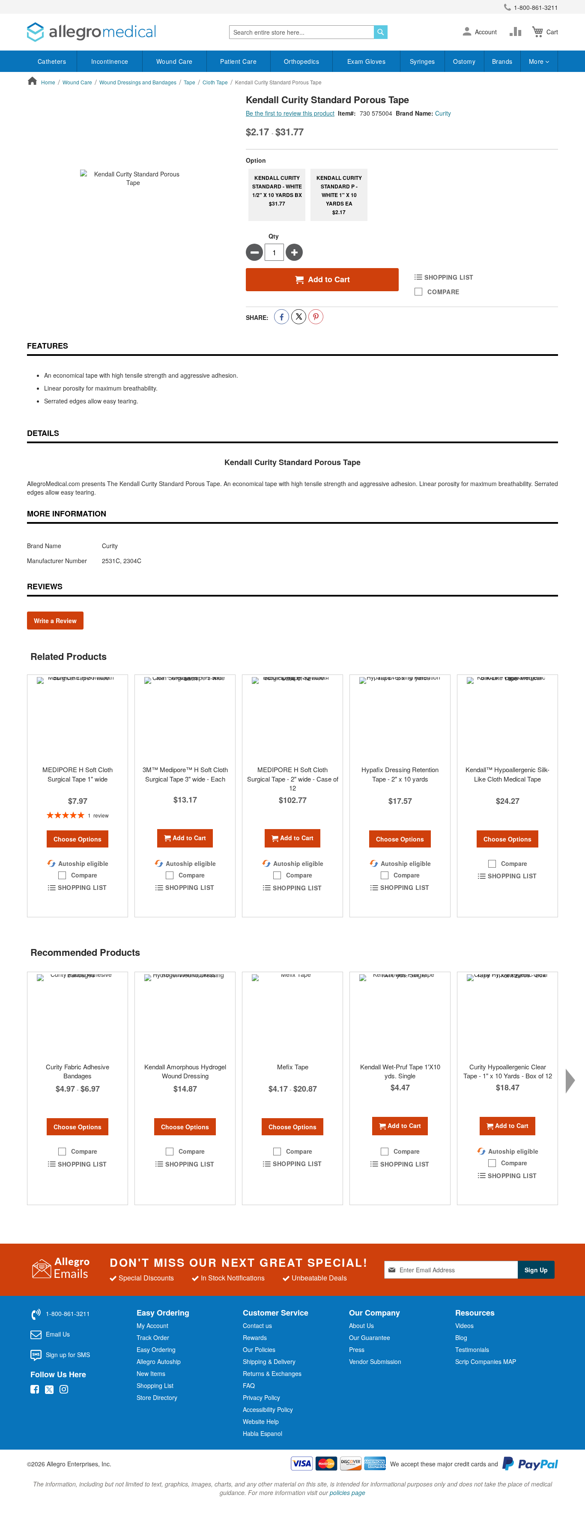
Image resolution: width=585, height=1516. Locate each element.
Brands (502, 61)
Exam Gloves (366, 61)
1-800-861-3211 (536, 7)
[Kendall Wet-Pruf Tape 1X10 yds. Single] (400, 1015)
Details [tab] (43, 433)
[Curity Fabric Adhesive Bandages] (77, 1015)
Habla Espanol (262, 1433)
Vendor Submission (375, 1361)
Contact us (257, 1325)
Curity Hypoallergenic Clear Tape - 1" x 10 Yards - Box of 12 (507, 1071)
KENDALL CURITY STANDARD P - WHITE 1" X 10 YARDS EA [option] (339, 195)
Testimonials (472, 1349)
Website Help (261, 1421)
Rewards (255, 1337)
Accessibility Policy (268, 1409)
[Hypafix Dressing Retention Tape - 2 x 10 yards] (400, 718)
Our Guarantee (369, 1337)
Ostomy (464, 61)
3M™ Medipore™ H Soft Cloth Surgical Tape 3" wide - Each (185, 774)
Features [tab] (47, 345)
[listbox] (402, 195)
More (537, 61)
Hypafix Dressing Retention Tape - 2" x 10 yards (400, 774)
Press (356, 1349)
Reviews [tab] (45, 586)
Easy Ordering (156, 1349)
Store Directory (157, 1397)
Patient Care (238, 61)
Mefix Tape (292, 1066)
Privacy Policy (261, 1397)
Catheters (52, 61)
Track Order (153, 1337)
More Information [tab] (66, 513)
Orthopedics (301, 61)
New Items (151, 1373)
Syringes (422, 61)
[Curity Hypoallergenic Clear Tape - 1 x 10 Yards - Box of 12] (507, 1015)
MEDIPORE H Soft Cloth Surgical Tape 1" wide (77, 774)
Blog (461, 1337)
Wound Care (174, 61)
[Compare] (517, 32)
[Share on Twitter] (298, 316)
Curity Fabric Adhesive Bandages (77, 1071)
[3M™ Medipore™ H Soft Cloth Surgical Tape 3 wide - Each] (185, 718)
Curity (443, 113)
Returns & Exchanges (272, 1373)
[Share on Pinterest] (315, 316)
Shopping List (155, 1385)
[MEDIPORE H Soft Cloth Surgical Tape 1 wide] (77, 718)
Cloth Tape (215, 82)
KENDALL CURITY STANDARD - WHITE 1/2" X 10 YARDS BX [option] (277, 190)
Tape (189, 82)
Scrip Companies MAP (485, 1361)
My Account (152, 1325)
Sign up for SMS (68, 1354)
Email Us (58, 1334)
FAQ (249, 1385)
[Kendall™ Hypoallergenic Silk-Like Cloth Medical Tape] (507, 718)
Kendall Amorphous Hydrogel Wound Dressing (185, 1071)
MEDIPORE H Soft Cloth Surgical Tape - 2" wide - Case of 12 (292, 778)
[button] (467, 32)
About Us (361, 1325)
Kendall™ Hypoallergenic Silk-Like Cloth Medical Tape (507, 774)
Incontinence (109, 61)
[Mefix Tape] (292, 1015)
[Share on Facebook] (281, 316)
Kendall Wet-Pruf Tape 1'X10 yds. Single (400, 1071)
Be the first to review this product (290, 113)
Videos (464, 1325)
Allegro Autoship (159, 1361)
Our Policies (259, 1349)
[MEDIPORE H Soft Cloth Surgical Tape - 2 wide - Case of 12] (292, 718)
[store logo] (91, 32)
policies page (347, 1492)
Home (48, 82)
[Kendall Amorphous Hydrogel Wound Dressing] (185, 1015)
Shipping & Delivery (269, 1361)
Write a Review (55, 620)
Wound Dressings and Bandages (137, 82)
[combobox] (308, 32)
